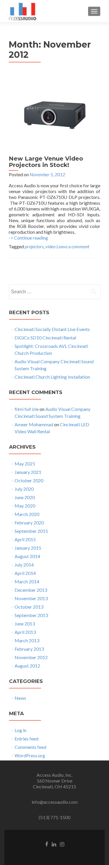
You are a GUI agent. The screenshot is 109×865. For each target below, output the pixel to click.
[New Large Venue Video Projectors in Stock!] (54, 112)
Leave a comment (72, 246)
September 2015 (31, 531)
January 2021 (28, 472)
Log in (20, 730)
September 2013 (31, 615)
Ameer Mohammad (34, 424)
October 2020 (29, 480)
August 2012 (27, 665)
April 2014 (25, 573)
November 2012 (31, 657)
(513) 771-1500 (54, 817)
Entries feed (26, 738)
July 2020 (24, 489)
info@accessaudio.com (55, 802)
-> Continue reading (28, 237)
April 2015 (25, 539)
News (20, 698)
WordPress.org (30, 755)
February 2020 (29, 522)
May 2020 (25, 505)
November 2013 (31, 598)
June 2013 (25, 623)
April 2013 (25, 632)
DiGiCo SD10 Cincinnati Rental (45, 337)
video (50, 246)
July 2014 (24, 564)
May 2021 (25, 463)
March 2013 (27, 640)
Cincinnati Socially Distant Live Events (52, 329)
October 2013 (29, 606)
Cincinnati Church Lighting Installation (52, 377)
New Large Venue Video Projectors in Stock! (46, 161)
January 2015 (28, 548)
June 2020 (25, 497)
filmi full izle (27, 409)
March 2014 (27, 581)
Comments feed (30, 747)
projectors (34, 246)
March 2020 (27, 514)
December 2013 (31, 590)
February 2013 (29, 649)
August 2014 (27, 556)
